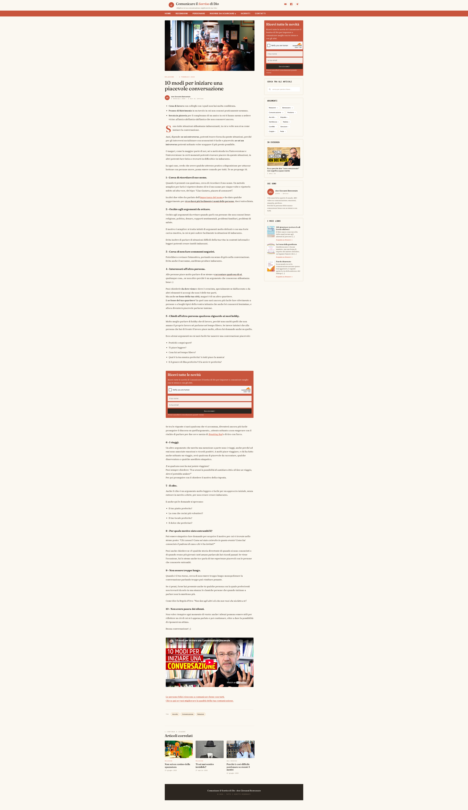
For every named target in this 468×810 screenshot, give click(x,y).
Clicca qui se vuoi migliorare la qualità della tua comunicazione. (200, 700)
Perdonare (199, 13)
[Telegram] (297, 4)
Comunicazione (187, 714)
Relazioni (200, 714)
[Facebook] (291, 4)
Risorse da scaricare (223, 13)
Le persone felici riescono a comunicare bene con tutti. (195, 696)
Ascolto (175, 714)
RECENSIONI (182, 13)
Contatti (260, 13)
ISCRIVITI (245, 13)
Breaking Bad (215, 434)
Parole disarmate (283, 261)
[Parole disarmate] (271, 265)
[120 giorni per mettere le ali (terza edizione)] (271, 231)
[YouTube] (285, 4)
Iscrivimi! (209, 411)
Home (168, 13)
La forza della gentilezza (286, 244)
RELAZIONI (169, 77)
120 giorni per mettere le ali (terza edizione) (288, 228)
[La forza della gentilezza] (271, 248)
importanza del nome (211, 197)
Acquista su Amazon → (284, 240)
